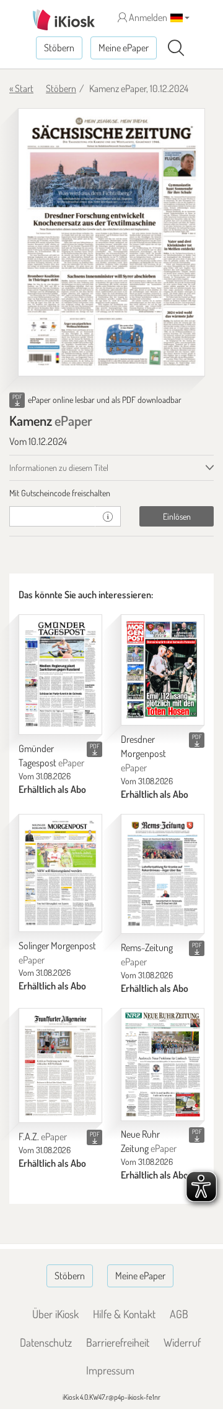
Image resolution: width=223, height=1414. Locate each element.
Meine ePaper (123, 47)
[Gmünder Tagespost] (60, 674)
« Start (21, 88)
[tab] (111, 493)
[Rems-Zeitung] (162, 874)
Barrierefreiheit (117, 1342)
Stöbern (59, 47)
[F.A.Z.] (60, 1066)
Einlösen (177, 516)
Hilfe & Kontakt (124, 1314)
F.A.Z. (43, 1136)
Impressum (110, 1370)
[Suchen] (176, 48)
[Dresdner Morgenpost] (162, 670)
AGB (179, 1314)
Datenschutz (46, 1342)
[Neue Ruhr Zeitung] (162, 1064)
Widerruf (182, 1342)
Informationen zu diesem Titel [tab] (58, 467)
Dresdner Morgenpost (143, 753)
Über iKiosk (55, 1314)
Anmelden (147, 17)
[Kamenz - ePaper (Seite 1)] (111, 242)
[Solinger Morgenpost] (60, 873)
